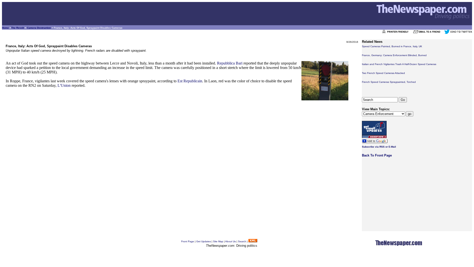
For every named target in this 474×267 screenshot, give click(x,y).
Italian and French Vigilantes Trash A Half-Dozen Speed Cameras (399, 64)
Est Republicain (190, 81)
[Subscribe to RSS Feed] (252, 241)
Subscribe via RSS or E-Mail (379, 146)
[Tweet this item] (458, 33)
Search (242, 241)
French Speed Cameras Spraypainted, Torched (389, 82)
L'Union (64, 85)
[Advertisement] (154, 135)
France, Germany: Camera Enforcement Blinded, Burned (394, 55)
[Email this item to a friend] (428, 33)
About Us (230, 241)
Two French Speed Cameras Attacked (383, 73)
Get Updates (203, 241)
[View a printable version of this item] (396, 33)
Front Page (187, 241)
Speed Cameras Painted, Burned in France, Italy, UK (392, 46)
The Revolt (17, 27)
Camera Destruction (39, 27)
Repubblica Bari (229, 63)
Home (5, 27)
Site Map (218, 241)
